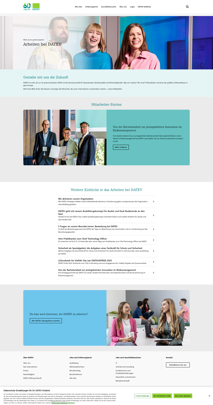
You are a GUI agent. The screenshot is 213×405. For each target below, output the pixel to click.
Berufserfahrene (76, 374)
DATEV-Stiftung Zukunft (32, 378)
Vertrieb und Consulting (125, 367)
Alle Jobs (78, 6)
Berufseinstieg (75, 370)
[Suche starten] (187, 6)
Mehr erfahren (121, 147)
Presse (25, 370)
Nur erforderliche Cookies (162, 396)
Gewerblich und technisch (125, 377)
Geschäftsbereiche (108, 6)
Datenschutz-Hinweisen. (59, 403)
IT (116, 363)
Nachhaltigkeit (28, 374)
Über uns (123, 6)
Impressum (71, 403)
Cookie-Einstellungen (142, 396)
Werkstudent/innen (77, 367)
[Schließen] (209, 395)
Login (132, 6)
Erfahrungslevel (91, 6)
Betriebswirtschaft (122, 381)
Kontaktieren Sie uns (177, 365)
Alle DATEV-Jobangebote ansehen (46, 320)
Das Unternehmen (30, 367)
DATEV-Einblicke (144, 6)
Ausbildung (74, 363)
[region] (106, 396)
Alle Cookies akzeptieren (183, 396)
